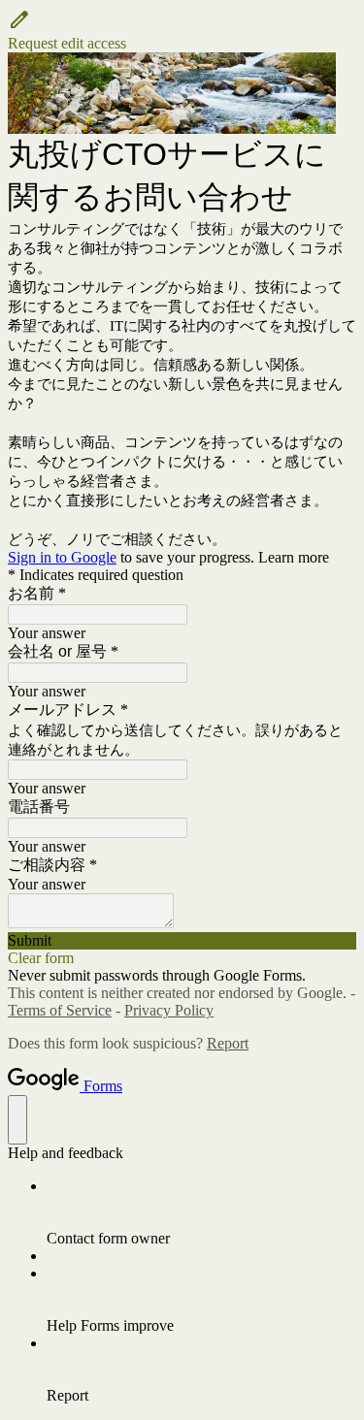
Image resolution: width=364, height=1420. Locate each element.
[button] (182, 30)
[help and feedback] (17, 1120)
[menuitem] (201, 1212)
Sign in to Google (62, 557)
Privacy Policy (169, 1010)
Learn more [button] (293, 557)
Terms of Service (60, 1010)
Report (227, 1043)
